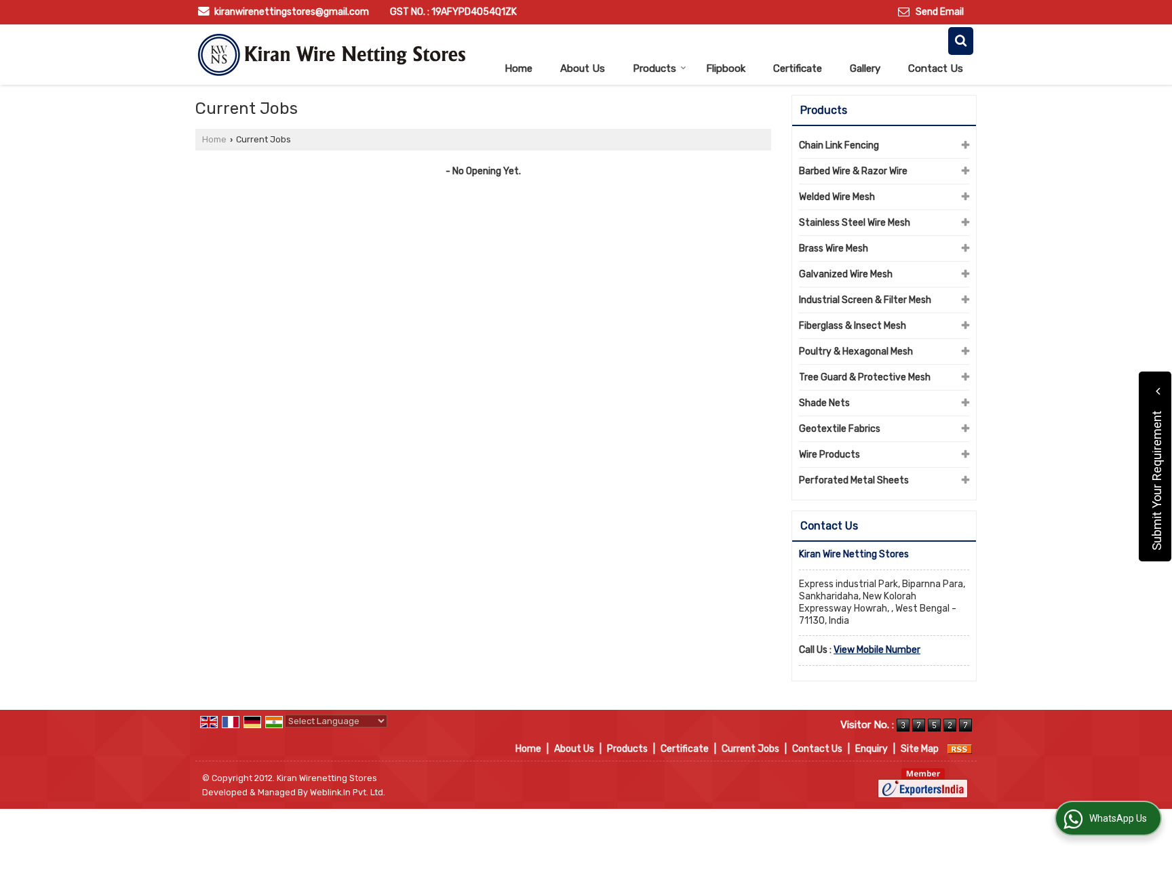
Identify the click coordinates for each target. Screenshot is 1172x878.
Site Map (920, 749)
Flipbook (725, 68)
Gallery (865, 68)
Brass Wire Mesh (833, 248)
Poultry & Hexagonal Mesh (856, 351)
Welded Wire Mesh (837, 197)
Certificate (797, 68)
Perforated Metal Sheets (854, 480)
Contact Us (935, 68)
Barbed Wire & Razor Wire (853, 171)
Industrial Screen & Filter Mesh (865, 300)
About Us (582, 68)
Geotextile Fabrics (839, 429)
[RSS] (960, 749)
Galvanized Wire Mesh (846, 274)
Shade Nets (824, 403)
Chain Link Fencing (839, 145)
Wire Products (829, 454)
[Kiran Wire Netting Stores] (331, 54)
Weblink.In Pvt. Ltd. (347, 792)
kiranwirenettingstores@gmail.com (291, 12)
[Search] (960, 41)
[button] (877, 650)
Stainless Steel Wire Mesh (854, 222)
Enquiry (871, 749)
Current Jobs (750, 749)
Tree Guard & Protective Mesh (865, 377)
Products (654, 68)
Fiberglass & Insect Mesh (852, 326)
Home (518, 68)
